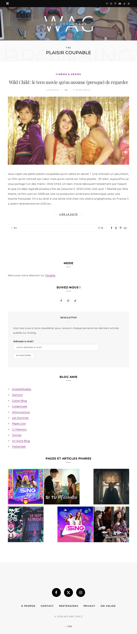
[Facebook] (111, 228)
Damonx (17, 394)
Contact (47, 605)
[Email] (125, 228)
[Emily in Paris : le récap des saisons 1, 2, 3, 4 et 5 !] (111, 525)
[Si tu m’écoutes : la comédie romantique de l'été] (62, 487)
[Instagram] (80, 592)
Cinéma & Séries (68, 74)
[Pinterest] (120, 228)
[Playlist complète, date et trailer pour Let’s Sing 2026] (26, 487)
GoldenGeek (19, 406)
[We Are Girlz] (68, 24)
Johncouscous (21, 412)
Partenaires (68, 605)
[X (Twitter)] (68, 592)
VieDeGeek (19, 446)
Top (69, 626)
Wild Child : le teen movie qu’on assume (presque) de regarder (68, 82)
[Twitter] (116, 228)
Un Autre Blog (21, 440)
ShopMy (50, 275)
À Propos (28, 605)
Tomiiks (17, 435)
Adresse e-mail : (23, 341)
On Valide (108, 605)
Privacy (89, 605)
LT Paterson (19, 429)
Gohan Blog (19, 400)
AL (66, 90)
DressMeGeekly (21, 389)
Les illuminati (20, 417)
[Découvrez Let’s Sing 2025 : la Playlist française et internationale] (75, 525)
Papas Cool (19, 423)
